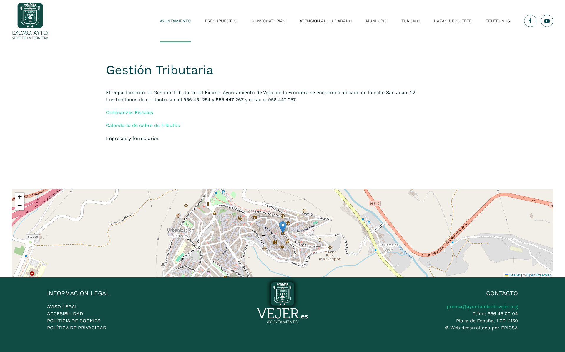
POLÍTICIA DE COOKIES (73, 320)
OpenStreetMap (539, 274)
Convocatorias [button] (268, 21)
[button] (282, 227)
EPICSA (509, 328)
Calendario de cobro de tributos (143, 125)
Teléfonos (498, 21)
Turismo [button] (410, 21)
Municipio (376, 21)
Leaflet (514, 274)
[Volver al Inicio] (30, 21)
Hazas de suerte (453, 21)
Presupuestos (221, 21)
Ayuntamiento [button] (175, 21)
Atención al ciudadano (326, 21)
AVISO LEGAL (62, 306)
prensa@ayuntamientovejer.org (482, 306)
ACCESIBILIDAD (65, 313)
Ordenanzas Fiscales (129, 112)
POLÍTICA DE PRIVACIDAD (77, 328)
